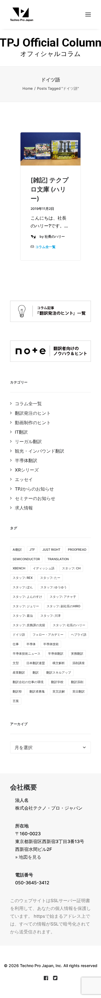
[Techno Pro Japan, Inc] (50, 14)
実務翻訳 (77, 653)
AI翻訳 (17, 550)
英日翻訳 (78, 691)
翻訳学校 (57, 682)
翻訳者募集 (37, 691)
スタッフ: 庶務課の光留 (29, 625)
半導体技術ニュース (26, 653)
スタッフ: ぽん (23, 587)
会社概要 (23, 787)
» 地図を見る (28, 857)
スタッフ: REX (23, 578)
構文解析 (58, 663)
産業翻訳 (19, 672)
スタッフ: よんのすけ (27, 597)
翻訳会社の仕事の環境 (28, 682)
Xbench (19, 568)
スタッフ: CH (71, 568)
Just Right (51, 550)
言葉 (16, 701)
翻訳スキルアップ (58, 672)
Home (27, 88)
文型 (16, 663)
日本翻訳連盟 (35, 663)
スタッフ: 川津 (50, 616)
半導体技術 (51, 644)
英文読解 (58, 691)
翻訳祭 (17, 691)
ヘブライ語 (78, 635)
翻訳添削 (77, 682)
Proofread (77, 550)
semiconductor (26, 559)
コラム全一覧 (45, 247)
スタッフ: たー (50, 578)
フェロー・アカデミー (48, 635)
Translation (58, 559)
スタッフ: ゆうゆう (53, 587)
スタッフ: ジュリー (26, 606)
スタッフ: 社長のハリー (69, 625)
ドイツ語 (19, 635)
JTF (32, 550)
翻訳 (36, 672)
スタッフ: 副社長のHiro (63, 606)
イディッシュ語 (43, 568)
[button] (88, 14)
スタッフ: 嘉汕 (23, 616)
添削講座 (78, 663)
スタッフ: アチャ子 (63, 597)
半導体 (31, 644)
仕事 (16, 644)
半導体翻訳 (55, 653)
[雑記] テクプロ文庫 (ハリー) (50, 189)
